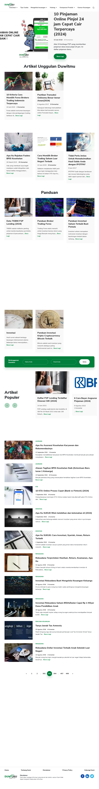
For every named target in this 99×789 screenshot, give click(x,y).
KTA (36, 487)
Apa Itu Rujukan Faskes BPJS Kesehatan (18, 157)
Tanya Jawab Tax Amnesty (48, 625)
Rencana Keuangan (42, 621)
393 (49, 674)
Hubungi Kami (89, 770)
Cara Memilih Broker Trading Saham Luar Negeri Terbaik (47, 158)
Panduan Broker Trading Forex (45, 222)
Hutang (53, 7)
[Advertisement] (80, 101)
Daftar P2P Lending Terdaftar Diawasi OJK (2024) (52, 399)
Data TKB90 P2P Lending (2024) (14, 222)
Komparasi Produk (66, 7)
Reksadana (39, 554)
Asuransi (38, 441)
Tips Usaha (24, 7)
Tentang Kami (26, 770)
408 (67, 674)
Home (7, 770)
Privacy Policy (67, 770)
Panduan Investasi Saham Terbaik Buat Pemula (78, 224)
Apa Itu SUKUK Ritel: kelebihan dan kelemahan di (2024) (63, 513)
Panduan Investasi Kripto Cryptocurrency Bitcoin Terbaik (48, 335)
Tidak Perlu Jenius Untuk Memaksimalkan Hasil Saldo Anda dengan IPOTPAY (79, 160)
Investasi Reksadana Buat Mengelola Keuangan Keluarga (63, 580)
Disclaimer (46, 770)
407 (61, 674)
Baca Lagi (60, 56)
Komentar (68, 40)
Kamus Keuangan (84, 7)
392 (44, 674)
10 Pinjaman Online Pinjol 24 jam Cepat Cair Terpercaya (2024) (69, 24)
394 (54, 674)
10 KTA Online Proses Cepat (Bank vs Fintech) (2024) (62, 490)
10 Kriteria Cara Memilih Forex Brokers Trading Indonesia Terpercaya (17, 99)
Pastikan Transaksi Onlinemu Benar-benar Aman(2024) (48, 97)
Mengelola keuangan (38, 7)
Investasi (12, 7)
